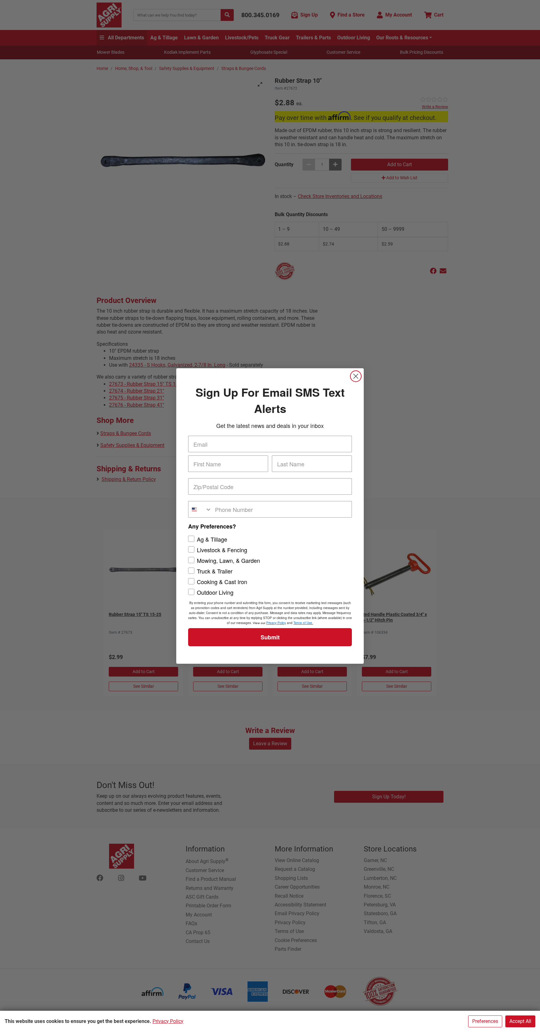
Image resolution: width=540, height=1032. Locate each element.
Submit (270, 637)
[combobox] (200, 509)
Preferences (485, 1021)
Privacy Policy (167, 1021)
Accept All (520, 1021)
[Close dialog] (355, 376)
